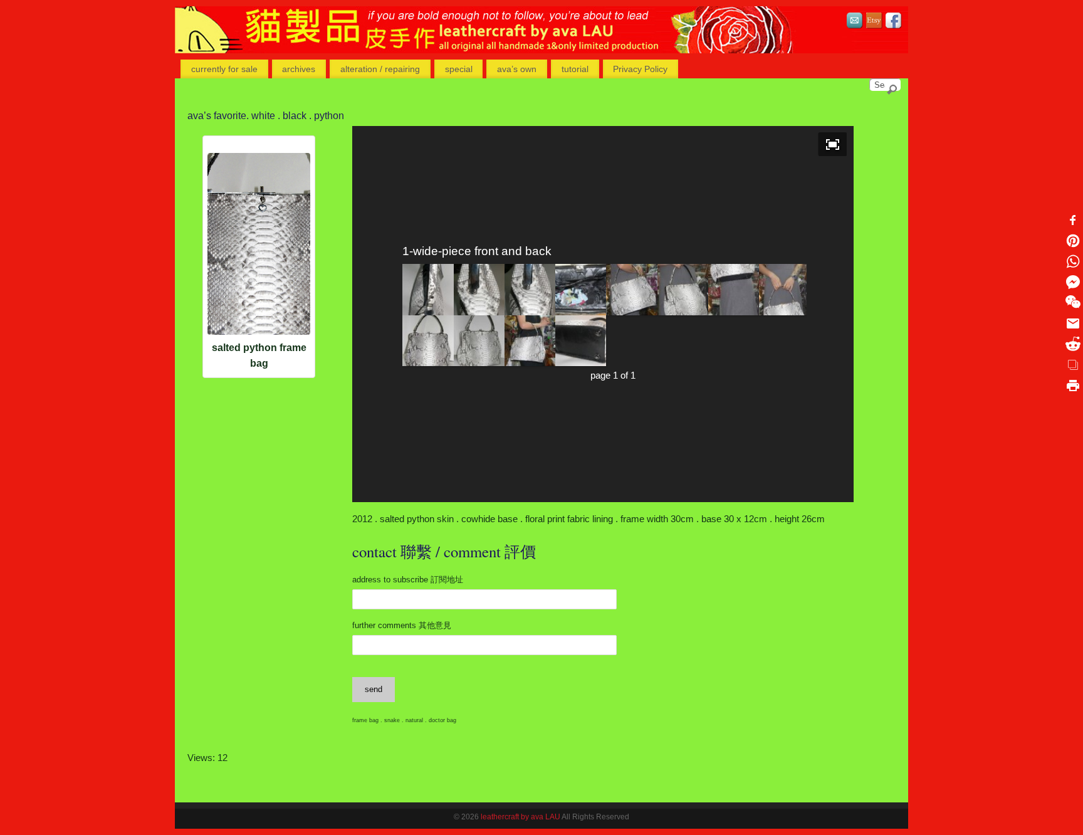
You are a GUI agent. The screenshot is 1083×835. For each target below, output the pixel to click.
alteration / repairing (380, 69)
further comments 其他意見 (401, 625)
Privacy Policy (640, 69)
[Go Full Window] (832, 144)
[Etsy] (874, 22)
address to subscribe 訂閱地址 (407, 579)
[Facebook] (894, 22)
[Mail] (855, 22)
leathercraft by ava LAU (520, 816)
